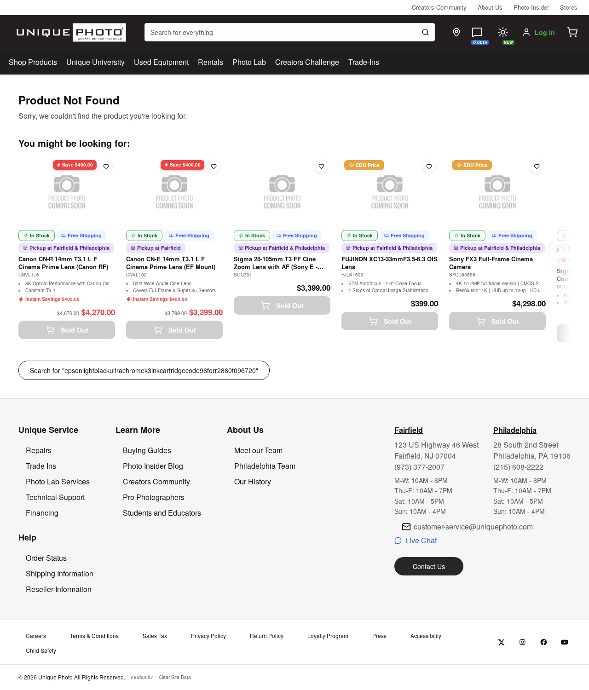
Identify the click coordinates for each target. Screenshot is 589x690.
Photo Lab (249, 62)
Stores (568, 7)
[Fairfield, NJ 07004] (456, 32)
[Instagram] (522, 642)
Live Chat (421, 540)
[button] (572, 32)
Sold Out (74, 329)
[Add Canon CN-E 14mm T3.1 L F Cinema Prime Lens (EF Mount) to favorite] (213, 166)
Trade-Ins (363, 62)
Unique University (95, 62)
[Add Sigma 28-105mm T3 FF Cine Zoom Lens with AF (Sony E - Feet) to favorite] (321, 166)
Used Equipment (161, 62)
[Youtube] (565, 642)
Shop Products (33, 62)
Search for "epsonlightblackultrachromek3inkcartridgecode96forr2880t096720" (144, 370)
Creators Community (439, 7)
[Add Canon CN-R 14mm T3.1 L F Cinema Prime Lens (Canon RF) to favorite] (105, 166)
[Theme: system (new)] (503, 32)
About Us (490, 7)
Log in (545, 32)
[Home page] (69, 32)
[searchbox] (289, 32)
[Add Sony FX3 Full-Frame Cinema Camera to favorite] (536, 166)
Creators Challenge (307, 62)
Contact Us (429, 566)
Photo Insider (531, 7)
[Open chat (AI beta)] (477, 32)
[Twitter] (501, 642)
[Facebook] (543, 642)
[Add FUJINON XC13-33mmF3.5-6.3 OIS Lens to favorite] (428, 166)
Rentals (210, 62)
